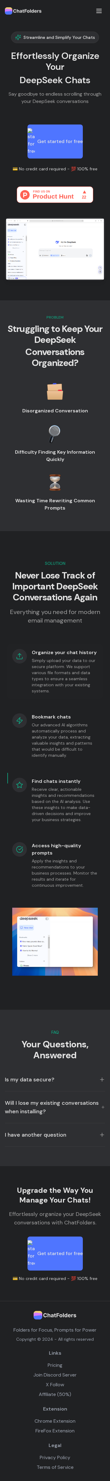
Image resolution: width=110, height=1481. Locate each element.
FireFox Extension (55, 1431)
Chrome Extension (55, 1421)
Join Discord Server (55, 1375)
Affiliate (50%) (55, 1394)
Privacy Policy (55, 1457)
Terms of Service (55, 1467)
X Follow (55, 1384)
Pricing (55, 1365)
